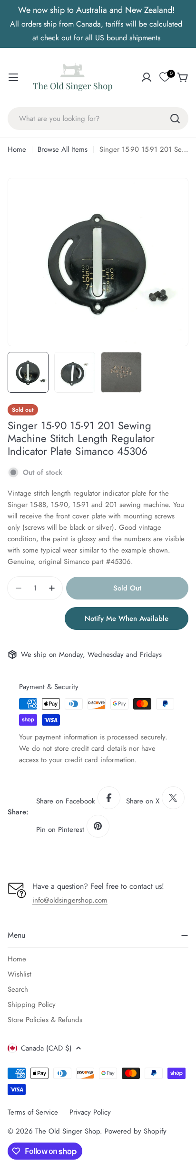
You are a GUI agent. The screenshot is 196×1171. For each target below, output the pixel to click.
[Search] (175, 118)
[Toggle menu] (13, 77)
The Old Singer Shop (67, 1131)
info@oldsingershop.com (70, 900)
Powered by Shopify (136, 1131)
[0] (164, 77)
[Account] (146, 77)
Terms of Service (33, 1112)
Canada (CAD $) (46, 1048)
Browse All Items (63, 149)
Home (17, 149)
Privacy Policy (90, 1112)
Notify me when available (126, 618)
